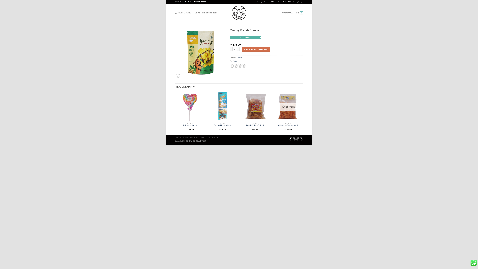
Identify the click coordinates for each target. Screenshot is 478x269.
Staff (284, 2)
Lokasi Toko (200, 13)
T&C (289, 2)
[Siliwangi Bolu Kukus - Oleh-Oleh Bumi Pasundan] (239, 13)
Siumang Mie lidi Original (222, 125)
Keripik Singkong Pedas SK (255, 125)
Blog (215, 13)
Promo (209, 13)
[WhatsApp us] (474, 263)
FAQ (272, 2)
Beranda (181, 13)
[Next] (303, 113)
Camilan (239, 57)
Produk (189, 13)
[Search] (176, 13)
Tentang (259, 2)
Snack (235, 61)
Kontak (266, 2)
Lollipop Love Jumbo (190, 125)
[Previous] (175, 113)
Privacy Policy (297, 2)
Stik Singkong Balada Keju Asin (288, 125)
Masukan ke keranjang (256, 49)
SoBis (278, 2)
